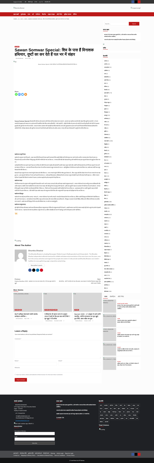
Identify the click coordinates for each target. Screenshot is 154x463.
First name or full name (20, 431)
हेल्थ (105, 288)
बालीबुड (105, 182)
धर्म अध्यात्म (17, 46)
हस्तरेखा (55, 309)
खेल (105, 96)
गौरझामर (106, 105)
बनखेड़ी (105, 179)
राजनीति (106, 230)
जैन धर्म (105, 125)
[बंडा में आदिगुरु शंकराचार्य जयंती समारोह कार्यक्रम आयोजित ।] (27, 302)
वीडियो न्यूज (30, 1)
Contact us (16, 455)
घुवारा (105, 109)
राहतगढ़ (106, 243)
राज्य (29, 14)
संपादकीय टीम (47, 1)
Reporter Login (69, 453)
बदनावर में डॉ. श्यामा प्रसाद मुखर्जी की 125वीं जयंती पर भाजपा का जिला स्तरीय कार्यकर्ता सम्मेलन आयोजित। (120, 35)
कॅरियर (75, 14)
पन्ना (105, 166)
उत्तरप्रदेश (106, 67)
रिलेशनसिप (106, 246)
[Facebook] (19, 94)
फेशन (105, 173)
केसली (105, 89)
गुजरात (105, 99)
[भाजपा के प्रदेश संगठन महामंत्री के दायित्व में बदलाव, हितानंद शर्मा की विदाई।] (109, 315)
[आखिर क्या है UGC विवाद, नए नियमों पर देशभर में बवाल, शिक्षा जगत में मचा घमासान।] (109, 358)
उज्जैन (105, 64)
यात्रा (105, 224)
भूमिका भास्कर (67, 14)
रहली (105, 227)
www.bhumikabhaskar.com (22, 420)
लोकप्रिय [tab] (112, 296)
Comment (18, 339)
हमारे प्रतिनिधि (107, 281)
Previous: (35, 281)
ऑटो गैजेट (59, 14)
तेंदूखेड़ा (105, 144)
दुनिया (105, 153)
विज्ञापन (105, 253)
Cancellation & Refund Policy (45, 455)
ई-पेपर (36, 1)
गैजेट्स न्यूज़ (106, 102)
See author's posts (36, 265)
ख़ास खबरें (16, 14)
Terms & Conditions (59, 455)
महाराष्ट (106, 221)
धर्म (33, 14)
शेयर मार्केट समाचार (108, 269)
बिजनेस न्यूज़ (107, 192)
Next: (80, 281)
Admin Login (60, 453)
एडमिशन (106, 70)
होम (25, 1)
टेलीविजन (106, 137)
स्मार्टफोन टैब (107, 278)
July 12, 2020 (28, 58)
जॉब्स (105, 128)
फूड (105, 169)
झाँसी (105, 131)
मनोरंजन (38, 14)
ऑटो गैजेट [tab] (120, 296)
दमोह (105, 147)
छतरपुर (105, 115)
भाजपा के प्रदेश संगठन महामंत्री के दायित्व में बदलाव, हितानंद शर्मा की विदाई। (120, 39)
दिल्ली (105, 150)
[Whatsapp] (16, 94)
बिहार (105, 195)
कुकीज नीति (31, 453)
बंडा (20, 309)
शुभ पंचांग (51, 309)
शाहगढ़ (105, 262)
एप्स (105, 73)
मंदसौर (105, 211)
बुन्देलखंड (23, 14)
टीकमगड (106, 134)
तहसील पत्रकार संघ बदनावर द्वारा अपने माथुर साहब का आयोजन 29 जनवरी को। (73, 413)
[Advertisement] (57, 32)
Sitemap (53, 453)
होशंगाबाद (106, 291)
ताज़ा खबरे (106, 141)
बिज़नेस (44, 14)
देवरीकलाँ (106, 157)
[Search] (140, 14)
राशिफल (106, 240)
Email (60, 360)
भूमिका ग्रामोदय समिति (109, 205)
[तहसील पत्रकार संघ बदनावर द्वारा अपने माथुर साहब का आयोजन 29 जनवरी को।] (109, 330)
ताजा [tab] (105, 296)
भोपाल (105, 208)
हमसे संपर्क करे (38, 453)
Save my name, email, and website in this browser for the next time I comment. (39, 374)
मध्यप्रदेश (106, 214)
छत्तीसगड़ (106, 118)
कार (105, 83)
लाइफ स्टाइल (51, 14)
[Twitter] (22, 94)
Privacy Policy (71, 455)
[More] (25, 94)
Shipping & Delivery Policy (28, 455)
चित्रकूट (106, 112)
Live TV (41, 1)
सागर (105, 275)
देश (105, 160)
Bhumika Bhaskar (19, 58)
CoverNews (73, 460)
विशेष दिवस (106, 256)
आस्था (105, 61)
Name (17, 360)
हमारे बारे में (15, 453)
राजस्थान (106, 233)
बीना (105, 198)
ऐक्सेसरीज (106, 77)
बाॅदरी (105, 185)
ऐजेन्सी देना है (46, 453)
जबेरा (105, 121)
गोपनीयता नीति (23, 453)
